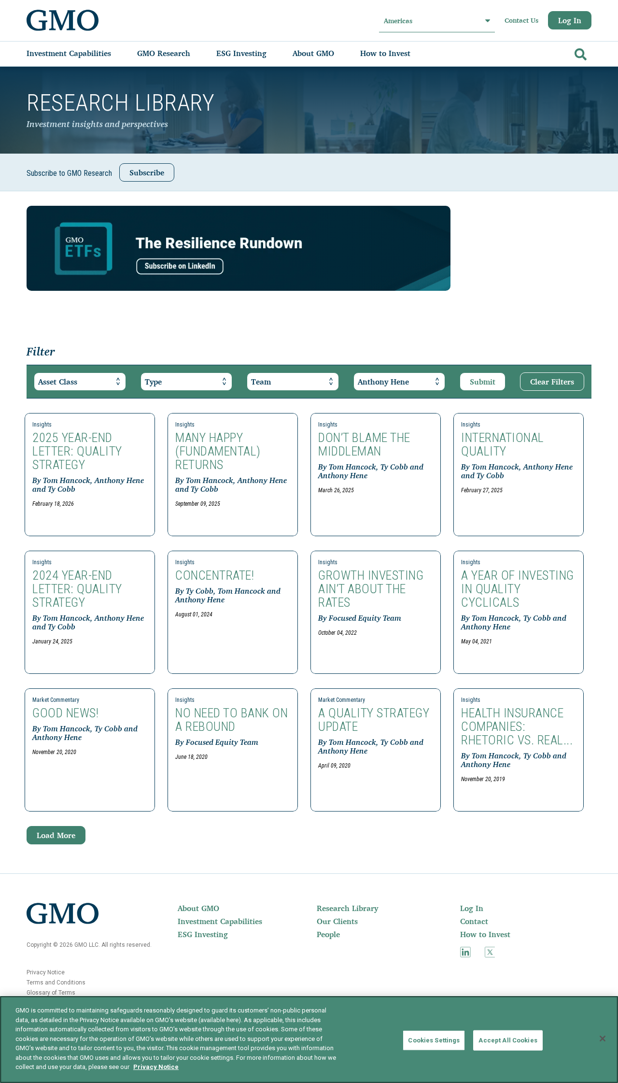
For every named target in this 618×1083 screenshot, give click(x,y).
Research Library (347, 908)
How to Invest (485, 934)
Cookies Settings (434, 1040)
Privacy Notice (46, 972)
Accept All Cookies (507, 1040)
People (328, 934)
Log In (569, 20)
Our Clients (337, 921)
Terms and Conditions (56, 982)
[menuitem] (78, 53)
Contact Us (521, 20)
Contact (474, 921)
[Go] (579, 52)
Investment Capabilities (220, 921)
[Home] (63, 20)
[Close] (602, 1038)
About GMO (198, 908)
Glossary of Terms (51, 992)
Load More (56, 835)
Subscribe (146, 172)
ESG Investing (203, 934)
